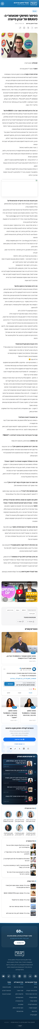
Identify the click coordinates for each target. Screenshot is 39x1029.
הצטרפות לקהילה (32, 1004)
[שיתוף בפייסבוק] (32, 27)
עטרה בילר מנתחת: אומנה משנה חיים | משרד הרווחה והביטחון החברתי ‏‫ (18, 886)
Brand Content (6, 994)
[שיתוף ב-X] (28, 27)
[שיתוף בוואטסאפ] (24, 27)
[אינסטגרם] (28, 748)
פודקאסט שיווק (19, 994)
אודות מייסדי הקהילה (31, 990)
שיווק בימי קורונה (6, 987)
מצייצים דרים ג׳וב (6, 990)
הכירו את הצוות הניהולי (31, 994)
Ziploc (17, 610)
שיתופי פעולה (33, 1001)
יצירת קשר (34, 1011)
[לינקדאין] (24, 748)
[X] (19, 748)
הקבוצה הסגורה (18, 744)
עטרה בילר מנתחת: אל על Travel (20, 900)
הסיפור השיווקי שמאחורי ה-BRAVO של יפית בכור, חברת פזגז (29, 713)
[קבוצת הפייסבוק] (30, 976)
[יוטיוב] (11, 748)
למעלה (19, 1026)
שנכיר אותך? (20, 990)
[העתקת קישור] (20, 27)
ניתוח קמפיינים (19, 997)
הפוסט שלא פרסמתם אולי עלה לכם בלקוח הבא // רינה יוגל (16, 860)
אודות (35, 987)
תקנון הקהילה (33, 1015)
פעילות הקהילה (33, 997)
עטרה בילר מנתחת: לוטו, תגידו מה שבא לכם (18, 913)
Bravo (34, 11)
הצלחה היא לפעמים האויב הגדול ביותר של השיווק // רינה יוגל (18, 873)
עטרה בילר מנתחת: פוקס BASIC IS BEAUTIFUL (17, 893)
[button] (19, 188)
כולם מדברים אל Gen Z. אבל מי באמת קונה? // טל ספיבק (17, 853)
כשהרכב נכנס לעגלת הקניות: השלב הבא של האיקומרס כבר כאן (18, 846)
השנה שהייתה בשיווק (18, 1008)
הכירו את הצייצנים (18, 987)
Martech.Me (20, 1011)
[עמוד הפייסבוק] (35, 976)
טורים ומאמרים (19, 1001)
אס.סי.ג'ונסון (10, 610)
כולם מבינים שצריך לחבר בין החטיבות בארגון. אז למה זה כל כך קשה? (16, 866)
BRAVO (24, 610)
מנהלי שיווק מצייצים (21, 2)
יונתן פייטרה (32, 613)
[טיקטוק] (15, 748)
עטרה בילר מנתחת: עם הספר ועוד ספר (19, 906)
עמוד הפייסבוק (18, 739)
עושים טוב (20, 1004)
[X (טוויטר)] (14, 976)
